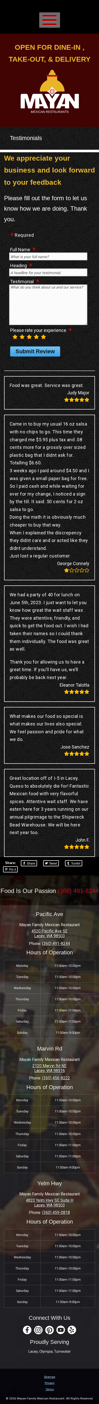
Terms (49, 1389)
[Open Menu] (49, 20)
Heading (18, 265)
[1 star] (15, 336)
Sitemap (49, 1377)
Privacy (50, 1383)
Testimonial (22, 281)
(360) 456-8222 (56, 1078)
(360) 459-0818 (56, 1212)
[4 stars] (36, 336)
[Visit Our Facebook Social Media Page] (27, 1330)
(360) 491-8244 (78, 890)
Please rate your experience (38, 330)
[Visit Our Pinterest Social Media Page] (49, 1330)
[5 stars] (43, 336)
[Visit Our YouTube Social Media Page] (60, 1330)
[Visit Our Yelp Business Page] (71, 1330)
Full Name (20, 249)
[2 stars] (22, 336)
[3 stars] (29, 336)
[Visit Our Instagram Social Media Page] (38, 1330)
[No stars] (10, 338)
